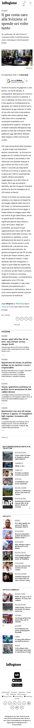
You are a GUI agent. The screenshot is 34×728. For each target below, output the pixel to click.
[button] (5, 703)
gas (3, 315)
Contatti (28, 692)
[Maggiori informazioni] (27, 81)
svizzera (7, 315)
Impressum (22, 692)
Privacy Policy (7, 696)
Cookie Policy (18, 696)
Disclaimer (14, 692)
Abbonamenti (6, 692)
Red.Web (24, 75)
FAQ (7, 694)
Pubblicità (13, 694)
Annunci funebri (21, 694)
